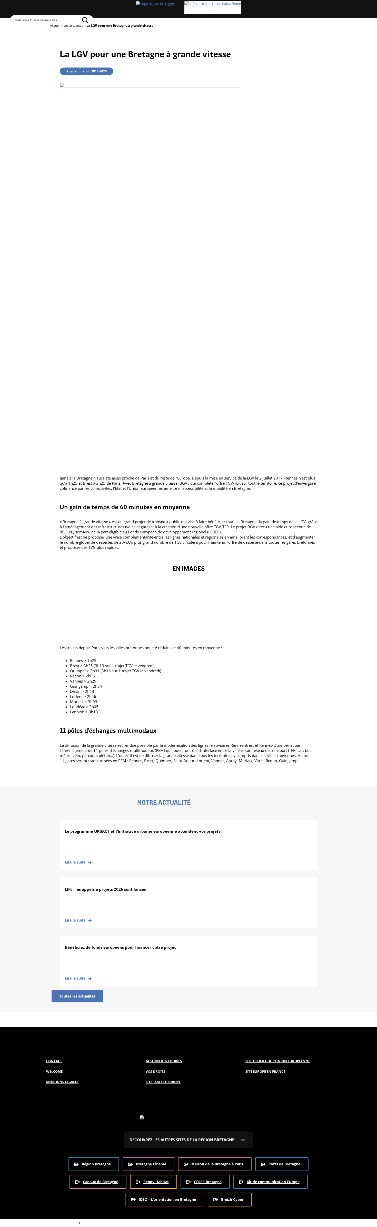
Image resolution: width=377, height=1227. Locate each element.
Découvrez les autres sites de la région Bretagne (182, 1139)
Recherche (15, 29)
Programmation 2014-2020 (86, 71)
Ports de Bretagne (284, 1164)
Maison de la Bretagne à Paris (217, 1164)
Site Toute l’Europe (163, 1081)
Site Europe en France (265, 1071)
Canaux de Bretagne (100, 1181)
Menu (26, 29)
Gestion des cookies (164, 1061)
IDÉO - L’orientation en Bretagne (167, 1199)
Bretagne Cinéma (151, 1164)
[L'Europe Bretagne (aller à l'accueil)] (188, 7)
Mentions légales (62, 1081)
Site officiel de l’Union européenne (277, 1061)
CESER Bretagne (208, 1181)
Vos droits (155, 1071)
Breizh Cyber (232, 1199)
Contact (54, 1061)
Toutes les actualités (77, 996)
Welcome (54, 1071)
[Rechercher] (85, 20)
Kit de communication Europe (273, 1181)
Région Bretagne (96, 1164)
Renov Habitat (156, 1181)
